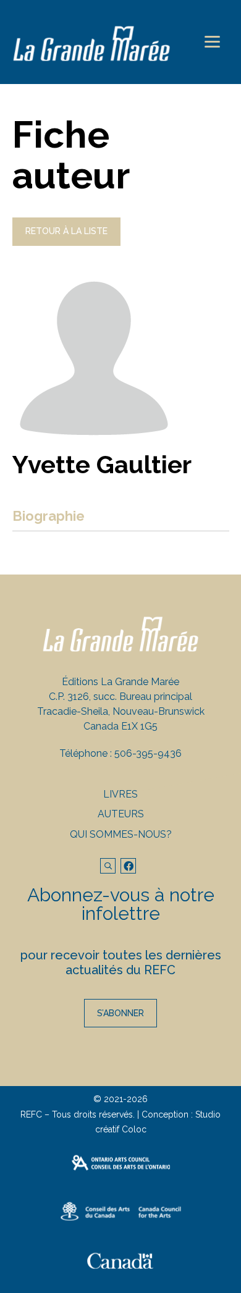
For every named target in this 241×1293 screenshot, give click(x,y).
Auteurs (121, 814)
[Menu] (212, 42)
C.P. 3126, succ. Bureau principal (120, 696)
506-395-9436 (148, 753)
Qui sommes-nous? (121, 834)
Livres (120, 794)
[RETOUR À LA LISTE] (66, 243)
